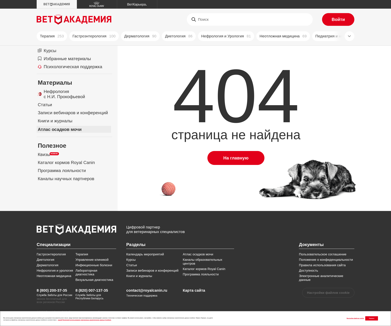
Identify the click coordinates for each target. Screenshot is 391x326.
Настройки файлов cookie (328, 292)
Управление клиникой (92, 259)
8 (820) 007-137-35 (91, 290)
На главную (236, 157)
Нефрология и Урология (226, 36)
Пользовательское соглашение (322, 254)
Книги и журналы (139, 276)
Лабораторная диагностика (86, 272)
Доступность (308, 270)
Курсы (131, 259)
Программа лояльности (201, 274)
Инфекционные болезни (93, 265)
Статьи (131, 265)
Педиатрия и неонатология (342, 36)
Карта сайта (194, 290)
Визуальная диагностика (94, 280)
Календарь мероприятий (145, 254)
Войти (338, 19)
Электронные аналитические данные (321, 277)
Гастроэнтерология (94, 36)
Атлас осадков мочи (198, 254)
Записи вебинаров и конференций (152, 270)
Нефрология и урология (55, 270)
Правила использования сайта (322, 265)
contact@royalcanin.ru (146, 290)
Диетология (179, 36)
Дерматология (140, 36)
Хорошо (371, 318)
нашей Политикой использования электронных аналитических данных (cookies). (84, 320)
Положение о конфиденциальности (326, 259)
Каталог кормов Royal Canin (204, 269)
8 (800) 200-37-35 (52, 290)
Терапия (52, 36)
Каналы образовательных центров (202, 261)
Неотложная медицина (283, 36)
